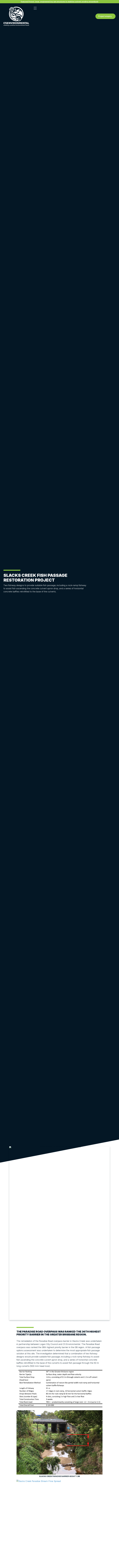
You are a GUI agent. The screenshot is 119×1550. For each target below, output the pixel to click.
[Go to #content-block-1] (5, 597)
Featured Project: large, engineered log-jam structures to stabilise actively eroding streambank (59, 2)
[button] (105, 16)
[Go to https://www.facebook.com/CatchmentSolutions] (117, 622)
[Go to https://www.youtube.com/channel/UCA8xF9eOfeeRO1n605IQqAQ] (117, 627)
